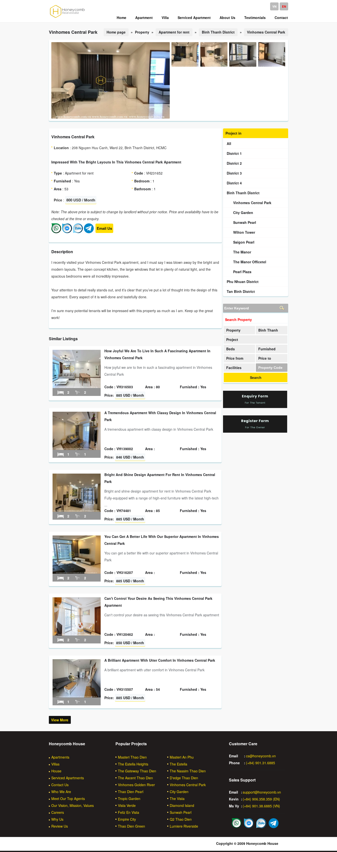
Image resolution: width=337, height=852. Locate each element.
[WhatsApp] (56, 231)
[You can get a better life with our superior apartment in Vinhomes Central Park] (77, 572)
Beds (230, 348)
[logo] (67, 17)
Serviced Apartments (67, 777)
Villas (55, 764)
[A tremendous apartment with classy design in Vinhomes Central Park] (77, 448)
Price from (234, 358)
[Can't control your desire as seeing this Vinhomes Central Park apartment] (77, 634)
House (56, 770)
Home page (116, 32)
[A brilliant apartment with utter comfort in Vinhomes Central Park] (77, 695)
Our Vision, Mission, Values (72, 805)
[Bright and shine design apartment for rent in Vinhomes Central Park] (77, 510)
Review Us (59, 826)
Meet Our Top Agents (68, 798)
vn (274, 6)
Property (233, 330)
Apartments (60, 757)
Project (232, 339)
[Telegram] (89, 231)
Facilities (234, 367)
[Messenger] (67, 231)
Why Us (57, 819)
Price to (264, 358)
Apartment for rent (174, 32)
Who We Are (61, 791)
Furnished (267, 348)
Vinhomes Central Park (266, 32)
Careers (57, 812)
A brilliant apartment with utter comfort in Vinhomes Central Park (159, 660)
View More (59, 719)
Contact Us (60, 784)
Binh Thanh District (218, 32)
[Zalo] (78, 231)
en (284, 6)
